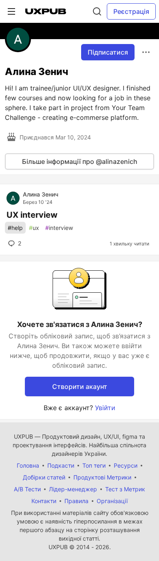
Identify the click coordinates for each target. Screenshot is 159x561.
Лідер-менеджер (73, 489)
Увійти (105, 408)
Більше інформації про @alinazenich (79, 161)
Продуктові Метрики (102, 477)
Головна (28, 465)
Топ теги (94, 465)
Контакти (43, 500)
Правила (76, 500)
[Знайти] (97, 11)
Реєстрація (131, 11)
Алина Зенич (40, 194)
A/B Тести (27, 489)
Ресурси (125, 465)
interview (59, 227)
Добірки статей (44, 477)
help (15, 227)
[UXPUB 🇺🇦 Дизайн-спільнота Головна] (45, 11)
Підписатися (108, 52)
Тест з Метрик (125, 489)
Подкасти (60, 465)
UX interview (32, 215)
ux (34, 227)
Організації (112, 500)
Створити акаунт (79, 386)
